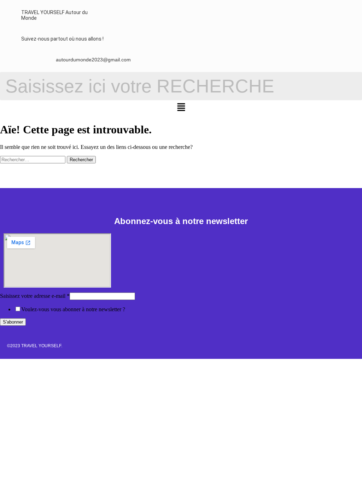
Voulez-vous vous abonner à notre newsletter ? (73, 309)
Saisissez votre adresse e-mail (35, 296)
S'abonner (13, 322)
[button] (181, 108)
